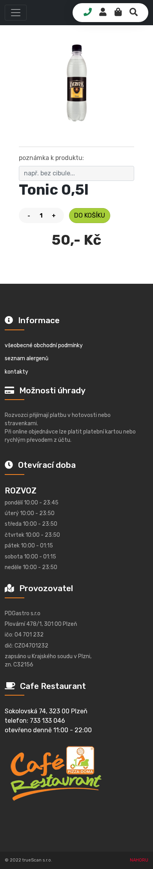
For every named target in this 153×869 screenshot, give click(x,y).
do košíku (89, 215)
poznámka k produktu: (51, 158)
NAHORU (139, 860)
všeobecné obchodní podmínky (44, 345)
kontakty (16, 371)
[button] (16, 12)
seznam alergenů (26, 358)
